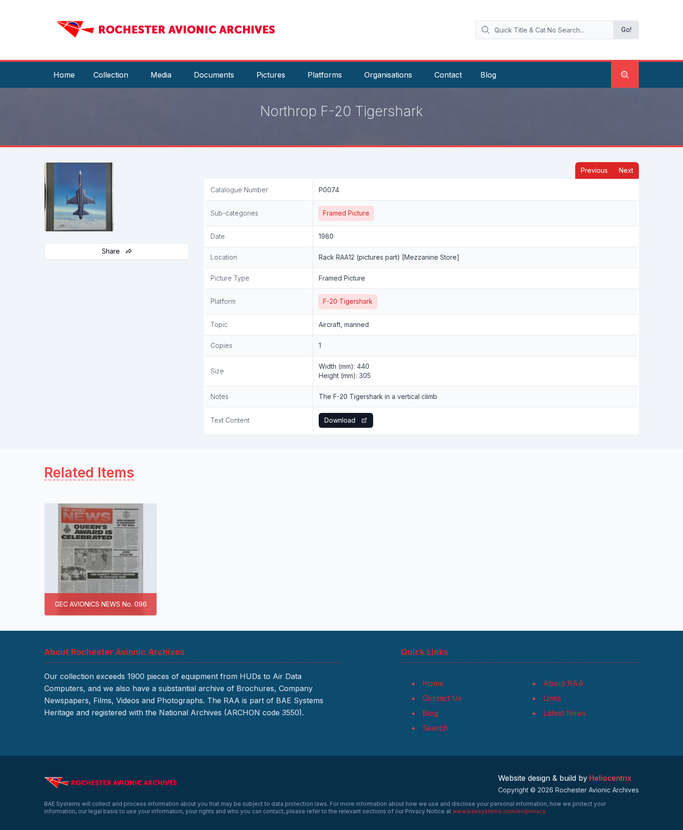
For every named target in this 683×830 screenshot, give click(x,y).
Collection (110, 74)
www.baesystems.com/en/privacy (499, 811)
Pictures (270, 74)
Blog (488, 74)
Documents (214, 74)
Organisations (388, 74)
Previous (594, 170)
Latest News (564, 713)
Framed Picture (346, 213)
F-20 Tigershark (348, 301)
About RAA (563, 683)
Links (552, 698)
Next (626, 170)
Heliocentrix (610, 778)
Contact (448, 74)
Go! (626, 29)
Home (64, 74)
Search (435, 727)
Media (161, 74)
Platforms (325, 74)
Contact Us (442, 698)
